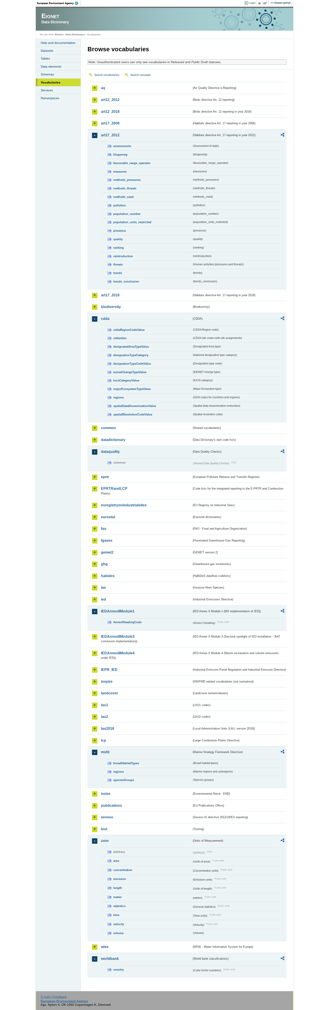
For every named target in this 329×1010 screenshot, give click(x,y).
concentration (122, 870)
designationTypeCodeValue (132, 363)
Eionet (58, 34)
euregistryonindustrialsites (124, 505)
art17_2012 (110, 135)
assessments (122, 146)
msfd (105, 752)
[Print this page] (260, 3)
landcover (109, 693)
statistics (119, 906)
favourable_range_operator (131, 163)
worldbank (110, 959)
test (104, 829)
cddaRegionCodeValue (129, 330)
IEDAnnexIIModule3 (118, 636)
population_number (127, 214)
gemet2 (107, 552)
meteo (117, 897)
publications (111, 805)
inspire (107, 681)
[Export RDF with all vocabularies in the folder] (282, 135)
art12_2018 (110, 111)
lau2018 (107, 728)
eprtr (105, 477)
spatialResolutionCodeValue (132, 414)
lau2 (104, 717)
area (116, 860)
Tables (45, 58)
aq (103, 88)
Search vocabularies (106, 75)
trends (117, 273)
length (117, 888)
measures (120, 171)
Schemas (47, 74)
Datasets (47, 50)
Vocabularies (50, 82)
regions (118, 397)
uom (105, 841)
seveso (107, 817)
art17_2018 (110, 295)
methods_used (123, 197)
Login (252, 3)
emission (119, 879)
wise (105, 947)
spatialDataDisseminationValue (134, 406)
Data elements (51, 66)
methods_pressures (127, 180)
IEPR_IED (109, 670)
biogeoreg (120, 154)
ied (103, 599)
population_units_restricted (132, 222)
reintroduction (123, 256)
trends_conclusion (126, 281)
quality (118, 239)
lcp (103, 740)
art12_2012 (110, 100)
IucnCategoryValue (126, 380)
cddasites (119, 338)
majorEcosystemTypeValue (132, 389)
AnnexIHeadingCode (127, 622)
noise (105, 794)
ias (103, 587)
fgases (106, 540)
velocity (118, 924)
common (108, 428)
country (118, 969)
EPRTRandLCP (114, 488)
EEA (59, 3)
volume (118, 933)
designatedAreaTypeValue (131, 346)
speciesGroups (123, 780)
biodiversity (111, 307)
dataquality (110, 452)
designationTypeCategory (130, 355)
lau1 (104, 705)
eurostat (108, 517)
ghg (104, 564)
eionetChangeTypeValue (129, 372)
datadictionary (113, 440)
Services (47, 90)
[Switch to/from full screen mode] (266, 3)
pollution (119, 205)
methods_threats (124, 188)
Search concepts (140, 75)
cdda (105, 319)
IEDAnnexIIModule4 (118, 653)
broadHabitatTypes (126, 763)
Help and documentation (58, 43)
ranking (118, 247)
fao (103, 529)
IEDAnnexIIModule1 (118, 611)
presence (119, 230)
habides (108, 576)
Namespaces (50, 98)
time (116, 915)
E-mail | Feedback (53, 997)
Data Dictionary (75, 34)
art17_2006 (110, 123)
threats (118, 264)
